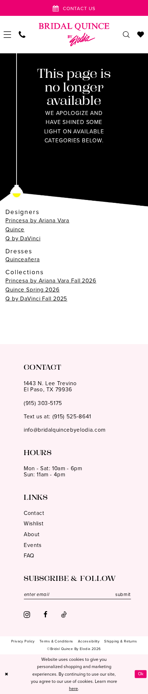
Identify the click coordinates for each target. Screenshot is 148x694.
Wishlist (33, 523)
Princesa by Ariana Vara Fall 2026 (50, 280)
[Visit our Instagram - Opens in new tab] (27, 615)
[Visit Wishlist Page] (141, 34)
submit (122, 594)
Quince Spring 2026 (32, 289)
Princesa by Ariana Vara (37, 220)
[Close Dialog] (6, 674)
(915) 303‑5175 (43, 403)
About (32, 534)
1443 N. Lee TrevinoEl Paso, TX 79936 (50, 386)
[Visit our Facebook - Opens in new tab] (45, 614)
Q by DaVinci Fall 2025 (36, 298)
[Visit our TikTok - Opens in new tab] (63, 614)
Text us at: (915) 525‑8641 (57, 416)
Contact (34, 513)
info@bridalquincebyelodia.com (65, 430)
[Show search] (126, 34)
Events (33, 545)
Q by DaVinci (23, 238)
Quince (14, 229)
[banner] (74, 34)
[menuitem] (7, 34)
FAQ (29, 555)
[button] (7, 34)
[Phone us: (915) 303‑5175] (22, 34)
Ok (141, 674)
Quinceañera (22, 259)
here (73, 688)
